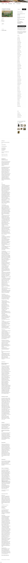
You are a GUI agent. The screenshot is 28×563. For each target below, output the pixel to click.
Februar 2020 (19, 76)
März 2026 (18, 39)
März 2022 (18, 53)
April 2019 (18, 88)
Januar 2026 (18, 41)
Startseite (3, 3)
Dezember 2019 (19, 79)
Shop (14, 3)
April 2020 (18, 73)
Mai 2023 (18, 49)
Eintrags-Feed (19, 114)
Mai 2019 (18, 87)
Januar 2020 (18, 77)
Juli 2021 (18, 57)
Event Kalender (18, 3)
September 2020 (19, 68)
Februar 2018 (19, 106)
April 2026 (18, 38)
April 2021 (18, 61)
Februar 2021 (19, 64)
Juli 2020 (18, 69)
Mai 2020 (18, 72)
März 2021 (18, 62)
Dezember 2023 (19, 46)
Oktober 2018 (19, 95)
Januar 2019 (18, 92)
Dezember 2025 (19, 42)
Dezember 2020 (19, 65)
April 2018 (18, 103)
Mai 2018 (18, 102)
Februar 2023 (19, 50)
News (6, 3)
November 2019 (19, 80)
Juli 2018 (18, 99)
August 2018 (18, 98)
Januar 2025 (18, 45)
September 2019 (19, 83)
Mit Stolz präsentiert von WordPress (6, 559)
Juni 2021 (18, 58)
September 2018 (19, 96)
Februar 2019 (19, 91)
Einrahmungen (10, 3)
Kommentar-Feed (19, 115)
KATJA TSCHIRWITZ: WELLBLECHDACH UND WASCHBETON (20, 22)
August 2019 (18, 84)
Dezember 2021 (19, 54)
